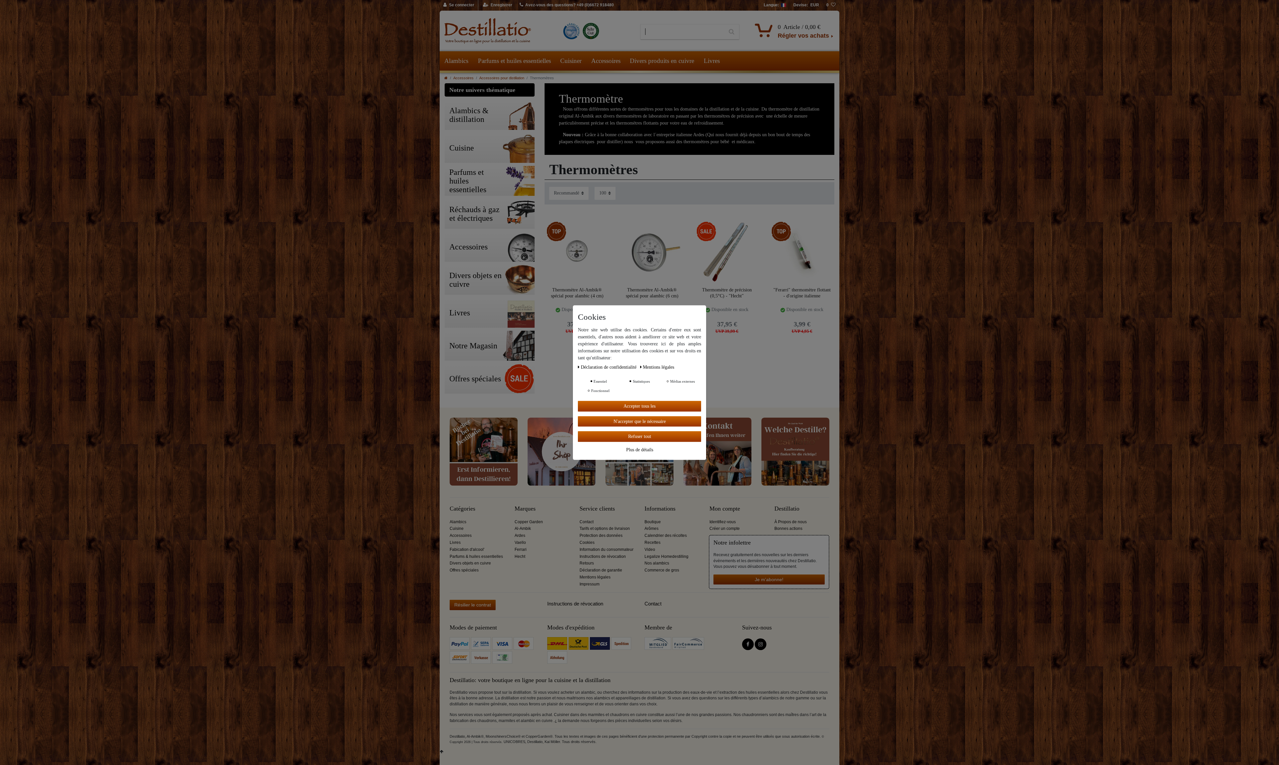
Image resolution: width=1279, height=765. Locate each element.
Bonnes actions (788, 528)
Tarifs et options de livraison (605, 528)
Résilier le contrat (472, 604)
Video (649, 549)
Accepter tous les (639, 405)
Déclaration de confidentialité (609, 366)
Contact (587, 522)
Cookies (587, 542)
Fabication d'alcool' (467, 549)
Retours (587, 563)
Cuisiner (571, 60)
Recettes (652, 542)
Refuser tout (639, 436)
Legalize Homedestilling (666, 556)
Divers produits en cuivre (662, 60)
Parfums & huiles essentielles (476, 556)
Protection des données (601, 535)
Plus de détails (639, 449)
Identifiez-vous (722, 522)
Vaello (520, 542)
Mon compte (724, 509)
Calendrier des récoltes (665, 535)
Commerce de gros (661, 570)
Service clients (597, 509)
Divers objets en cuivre (470, 563)
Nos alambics (656, 563)
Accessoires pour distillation (501, 78)
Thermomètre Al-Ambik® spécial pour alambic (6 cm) (652, 292)
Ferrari (521, 549)
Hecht (520, 556)
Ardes (520, 535)
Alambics (456, 60)
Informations (659, 509)
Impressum (590, 584)
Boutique (652, 522)
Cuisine (457, 528)
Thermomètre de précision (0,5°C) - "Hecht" (727, 292)
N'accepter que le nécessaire (640, 421)
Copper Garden (529, 522)
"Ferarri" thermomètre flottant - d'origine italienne (802, 292)
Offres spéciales (464, 570)
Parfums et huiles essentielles (514, 60)
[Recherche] (731, 32)
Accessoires (606, 60)
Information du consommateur (607, 549)
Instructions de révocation (603, 556)
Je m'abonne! (769, 579)
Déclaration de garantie (601, 570)
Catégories (462, 509)
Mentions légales (595, 577)
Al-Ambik (523, 528)
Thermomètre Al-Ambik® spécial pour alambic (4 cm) (577, 292)
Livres (712, 60)
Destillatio (786, 509)
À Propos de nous (790, 522)
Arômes (651, 528)
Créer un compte (724, 528)
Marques (525, 509)
